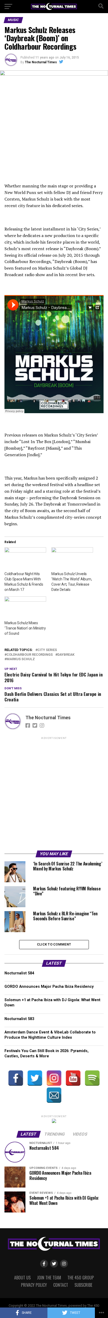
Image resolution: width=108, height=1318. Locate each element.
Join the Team (49, 1277)
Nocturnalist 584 (19, 973)
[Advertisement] (54, 795)
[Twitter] (35, 1078)
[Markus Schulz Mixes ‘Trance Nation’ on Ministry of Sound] (25, 608)
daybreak (65, 655)
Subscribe (83, 1285)
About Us (22, 1277)
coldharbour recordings (30, 655)
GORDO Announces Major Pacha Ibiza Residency (49, 986)
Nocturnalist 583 (19, 1019)
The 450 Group (80, 1277)
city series (47, 650)
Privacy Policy (34, 1285)
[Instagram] (54, 1078)
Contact (60, 1285)
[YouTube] (73, 1078)
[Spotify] (92, 1078)
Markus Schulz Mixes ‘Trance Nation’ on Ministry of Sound (25, 628)
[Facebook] (16, 1078)
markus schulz (21, 659)
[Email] (54, 1095)
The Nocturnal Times (41, 62)
